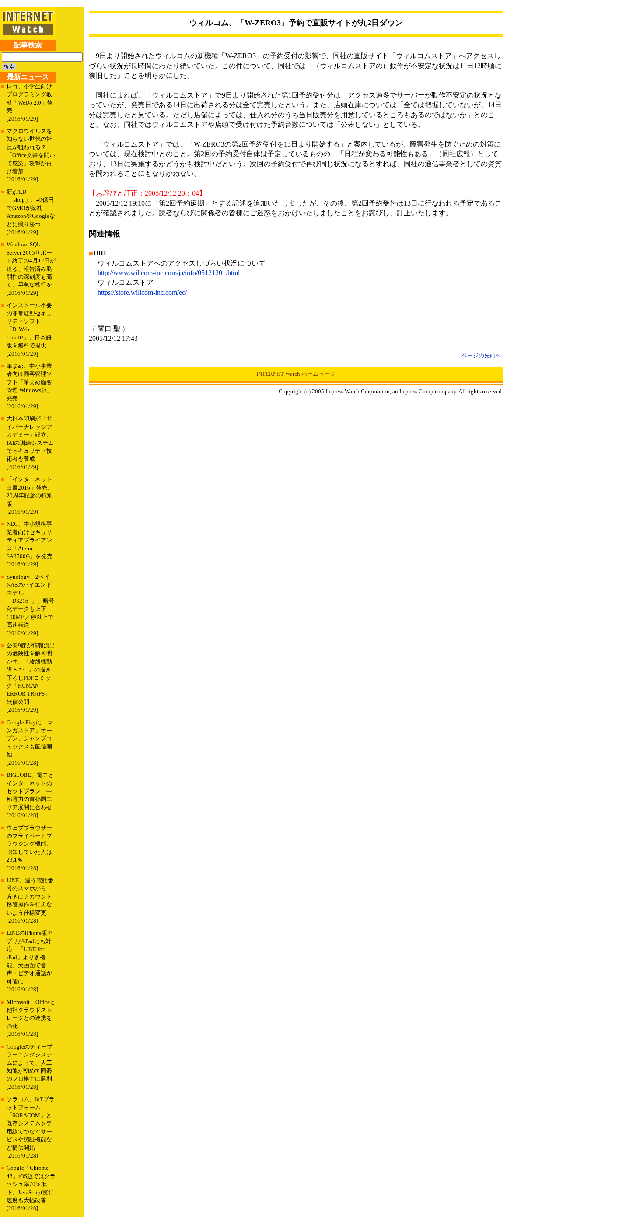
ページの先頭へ (481, 355)
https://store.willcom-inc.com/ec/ (142, 292)
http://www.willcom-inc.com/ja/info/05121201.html (169, 272)
